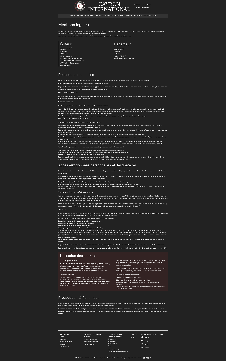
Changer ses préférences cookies (131, 358)
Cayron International (115, 337)
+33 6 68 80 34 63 (113, 349)
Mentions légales (99, 358)
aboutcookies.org (126, 265)
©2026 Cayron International (84, 358)
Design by (148, 358)
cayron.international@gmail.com (118, 351)
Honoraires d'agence (113, 358)
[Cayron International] (80, 7)
